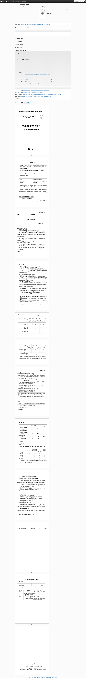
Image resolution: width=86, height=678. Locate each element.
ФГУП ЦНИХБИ (27, 77)
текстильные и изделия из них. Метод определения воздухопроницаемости (35, 90)
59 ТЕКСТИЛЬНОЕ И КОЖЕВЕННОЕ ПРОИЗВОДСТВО (29, 61)
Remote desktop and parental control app (47, 677)
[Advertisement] (26, 15)
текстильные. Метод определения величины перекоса (32, 92)
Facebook (35, 677)
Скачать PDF (50, 13)
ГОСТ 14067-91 (18, 92)
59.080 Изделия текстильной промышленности (27, 62)
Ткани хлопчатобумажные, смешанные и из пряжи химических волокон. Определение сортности (36, 96)
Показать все (17, 98)
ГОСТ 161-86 (17, 96)
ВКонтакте (38, 677)
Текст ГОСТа (27, 102)
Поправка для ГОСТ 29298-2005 (20, 32)
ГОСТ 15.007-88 (18, 94)
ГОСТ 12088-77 (18, 90)
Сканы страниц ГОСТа (19, 102)
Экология (20, 66)
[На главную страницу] (1, 1)
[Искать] (85, 1)
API (53, 677)
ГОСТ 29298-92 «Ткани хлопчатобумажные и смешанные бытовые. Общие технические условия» (35, 24)
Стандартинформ (27, 79)
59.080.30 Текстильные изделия (26, 63)
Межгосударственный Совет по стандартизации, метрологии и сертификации (37, 74)
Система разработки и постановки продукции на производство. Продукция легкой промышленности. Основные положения (41, 94)
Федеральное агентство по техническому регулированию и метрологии (36, 75)
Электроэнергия (21, 60)
